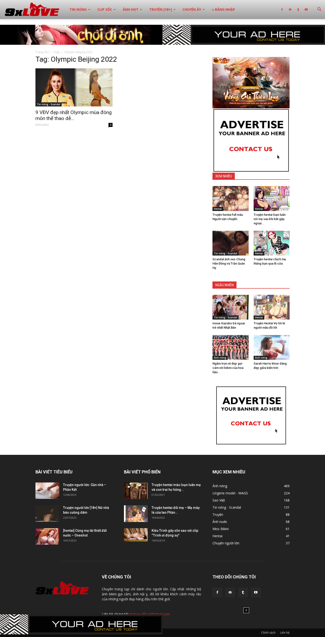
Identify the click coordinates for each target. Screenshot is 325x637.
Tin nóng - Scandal (48, 104)
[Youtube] (306, 9)
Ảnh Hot (130, 9)
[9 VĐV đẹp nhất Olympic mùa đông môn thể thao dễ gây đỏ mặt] (74, 87)
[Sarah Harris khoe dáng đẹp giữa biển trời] (272, 347)
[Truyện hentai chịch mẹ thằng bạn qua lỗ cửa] (272, 243)
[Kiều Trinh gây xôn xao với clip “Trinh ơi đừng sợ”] (136, 535)
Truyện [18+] (160, 9)
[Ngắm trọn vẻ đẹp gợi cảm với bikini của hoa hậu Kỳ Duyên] (230, 347)
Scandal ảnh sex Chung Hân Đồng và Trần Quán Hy (228, 263)
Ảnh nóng (220, 357)
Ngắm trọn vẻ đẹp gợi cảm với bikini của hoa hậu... (227, 368)
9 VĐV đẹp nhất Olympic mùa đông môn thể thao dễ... (73, 115)
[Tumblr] (298, 9)
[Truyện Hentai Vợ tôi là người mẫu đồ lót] (272, 307)
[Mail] (290, 9)
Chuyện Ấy (191, 9)
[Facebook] (282, 9)
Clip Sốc (104, 9)
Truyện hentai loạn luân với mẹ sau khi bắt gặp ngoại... (270, 219)
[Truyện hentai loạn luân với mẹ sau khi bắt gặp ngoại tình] (272, 198)
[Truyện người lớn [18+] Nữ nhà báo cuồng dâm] (47, 513)
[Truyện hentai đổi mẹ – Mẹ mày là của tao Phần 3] (136, 513)
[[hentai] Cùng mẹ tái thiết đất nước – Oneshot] (47, 536)
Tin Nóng (78, 9)
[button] (319, 10)
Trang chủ (42, 52)
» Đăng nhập (223, 9)
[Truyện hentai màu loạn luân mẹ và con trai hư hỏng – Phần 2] (136, 490)
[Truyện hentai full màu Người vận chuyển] (230, 198)
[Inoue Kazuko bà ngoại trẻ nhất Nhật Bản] (230, 307)
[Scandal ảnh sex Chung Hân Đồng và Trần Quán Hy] (230, 243)
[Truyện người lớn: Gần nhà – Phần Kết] (47, 490)
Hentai (218, 209)
